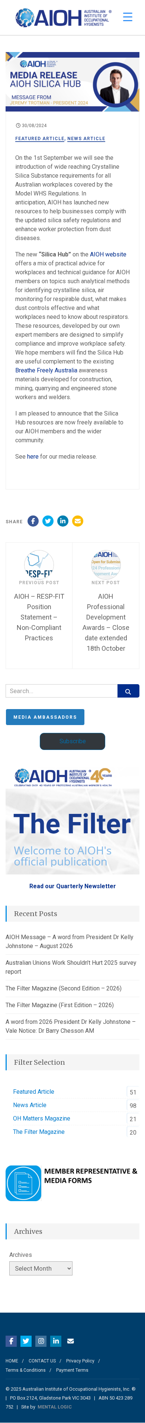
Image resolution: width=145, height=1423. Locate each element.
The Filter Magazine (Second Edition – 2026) (64, 988)
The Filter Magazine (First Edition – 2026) (60, 1005)
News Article (86, 138)
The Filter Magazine (39, 1131)
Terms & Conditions (26, 1370)
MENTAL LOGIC (55, 1407)
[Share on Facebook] (33, 521)
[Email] (77, 521)
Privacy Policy (80, 1361)
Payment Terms (72, 1370)
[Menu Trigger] (127, 17)
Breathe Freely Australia (46, 370)
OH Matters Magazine (41, 1118)
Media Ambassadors (45, 717)
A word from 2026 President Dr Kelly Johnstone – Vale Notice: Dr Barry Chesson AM (71, 1026)
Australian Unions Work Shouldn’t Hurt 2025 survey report (71, 967)
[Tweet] (48, 521)
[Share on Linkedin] (62, 521)
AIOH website (108, 254)
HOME (12, 1361)
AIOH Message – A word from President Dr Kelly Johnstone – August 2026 (69, 942)
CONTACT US (42, 1361)
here (33, 456)
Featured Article (39, 138)
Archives (20, 1254)
